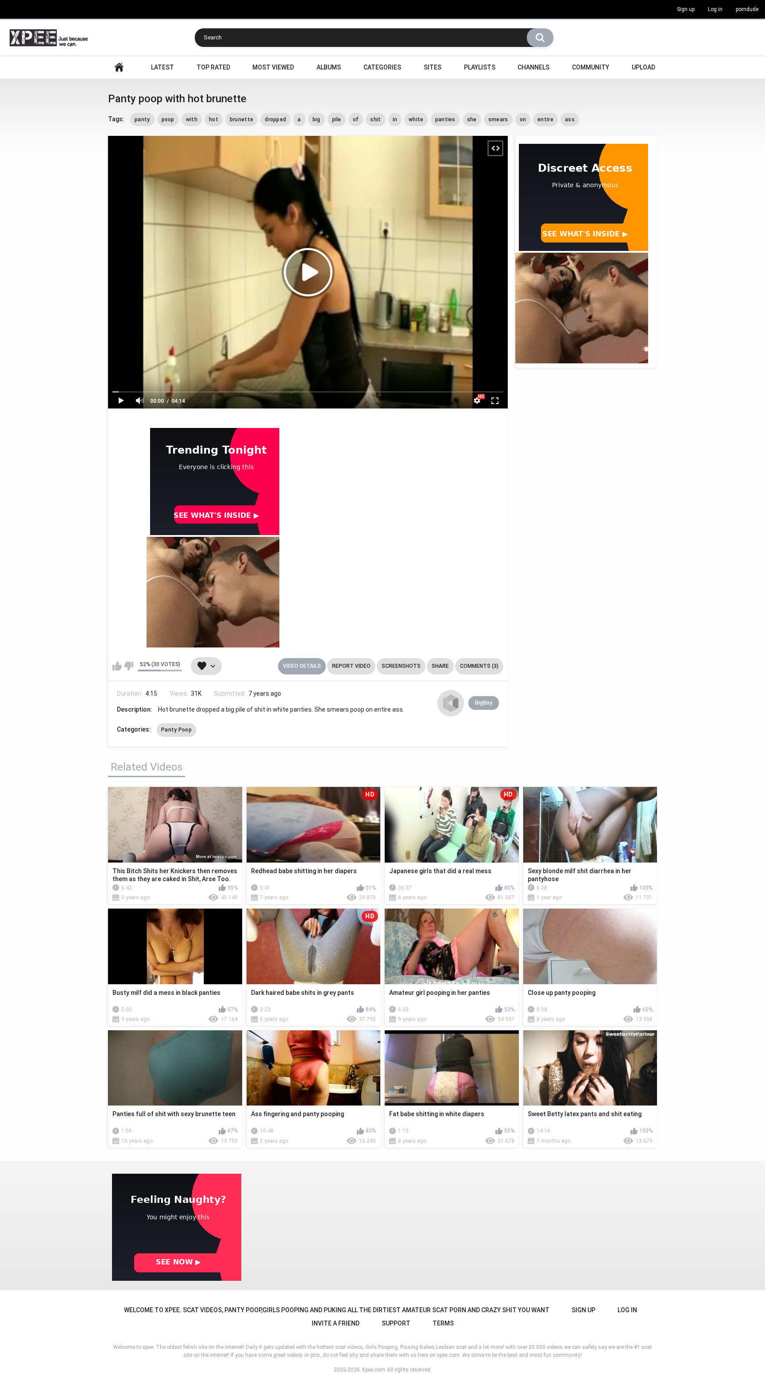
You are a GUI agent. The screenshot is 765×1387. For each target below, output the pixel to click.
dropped (275, 119)
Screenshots (401, 666)
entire (545, 119)
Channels (533, 67)
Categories (382, 67)
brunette (241, 119)
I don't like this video (128, 666)
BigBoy (483, 703)
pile (336, 119)
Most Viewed (273, 67)
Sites (432, 67)
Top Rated (213, 67)
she (472, 119)
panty (142, 119)
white (416, 119)
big (317, 119)
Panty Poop (176, 730)
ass (570, 119)
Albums (329, 67)
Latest (162, 67)
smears (498, 119)
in (395, 119)
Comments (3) (479, 666)
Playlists (479, 67)
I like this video (117, 666)
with (191, 119)
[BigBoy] (450, 703)
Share (440, 666)
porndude (747, 9)
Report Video (351, 666)
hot (213, 119)
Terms (443, 1323)
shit (375, 119)
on (523, 119)
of (356, 119)
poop (168, 119)
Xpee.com (373, 1370)
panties (445, 119)
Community (590, 67)
